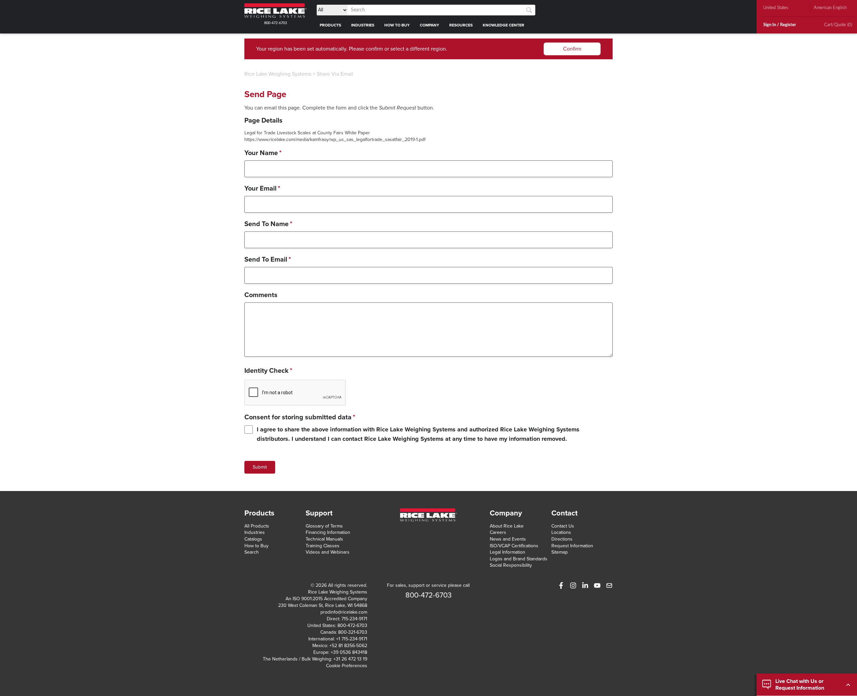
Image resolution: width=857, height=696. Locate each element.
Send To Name (268, 224)
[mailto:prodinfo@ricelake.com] (609, 585)
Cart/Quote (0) (838, 25)
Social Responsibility (511, 565)
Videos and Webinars (327, 552)
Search (251, 552)
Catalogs (253, 539)
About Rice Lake (507, 526)
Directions (561, 539)
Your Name (263, 153)
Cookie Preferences (346, 666)
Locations (561, 532)
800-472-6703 (275, 23)
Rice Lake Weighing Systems (277, 74)
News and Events (508, 539)
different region (428, 49)
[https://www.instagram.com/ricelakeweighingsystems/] (573, 585)
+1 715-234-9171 (351, 639)
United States (775, 8)
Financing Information (328, 532)
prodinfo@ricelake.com (343, 612)
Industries (254, 532)
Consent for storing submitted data (299, 417)
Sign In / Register (779, 25)
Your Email (262, 189)
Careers (498, 532)
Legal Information (507, 552)
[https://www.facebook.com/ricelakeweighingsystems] (561, 585)
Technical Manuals (324, 539)
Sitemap (559, 552)
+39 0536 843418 (349, 652)
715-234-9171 (354, 619)
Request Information (572, 546)
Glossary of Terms (324, 526)
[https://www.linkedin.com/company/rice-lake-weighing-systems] (585, 585)
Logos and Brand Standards (518, 559)
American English (830, 8)
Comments (261, 295)
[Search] (529, 10)
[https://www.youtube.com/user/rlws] (597, 585)
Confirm (572, 49)
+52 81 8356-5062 (348, 645)
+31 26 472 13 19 (350, 659)
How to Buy (256, 546)
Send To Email (267, 260)
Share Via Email (335, 74)
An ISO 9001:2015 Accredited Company (326, 599)
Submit (260, 467)
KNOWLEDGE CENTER (503, 25)
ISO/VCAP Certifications (514, 546)
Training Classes (322, 546)
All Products (256, 526)
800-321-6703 (352, 632)
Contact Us (562, 526)
